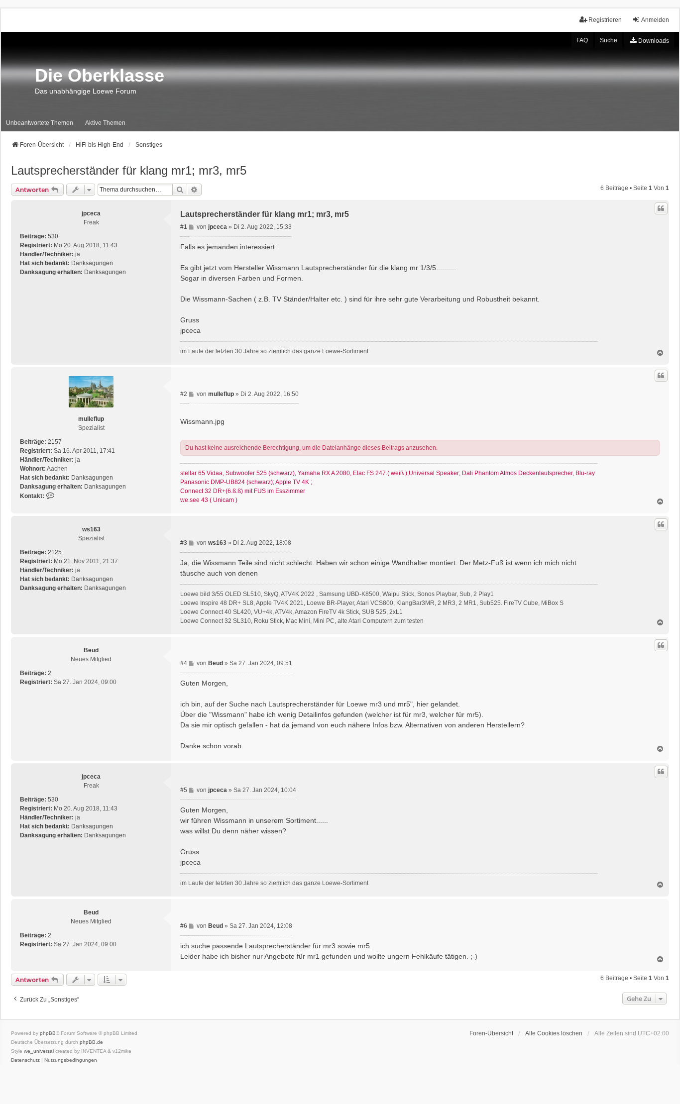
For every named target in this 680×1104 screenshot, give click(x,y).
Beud (91, 650)
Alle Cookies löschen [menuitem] (553, 1033)
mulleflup (91, 418)
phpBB (48, 1033)
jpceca (91, 213)
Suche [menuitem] (608, 40)
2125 (55, 552)
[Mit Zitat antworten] (661, 208)
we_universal (39, 1051)
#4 (184, 663)
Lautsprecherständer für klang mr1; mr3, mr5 (128, 170)
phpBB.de (91, 1042)
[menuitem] (649, 40)
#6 (184, 925)
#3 (184, 542)
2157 (55, 441)
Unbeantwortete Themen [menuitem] (39, 122)
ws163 (91, 529)
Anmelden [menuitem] (655, 19)
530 (53, 236)
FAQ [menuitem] (582, 40)
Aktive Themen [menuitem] (105, 122)
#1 (184, 226)
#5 (184, 790)
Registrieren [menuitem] (605, 19)
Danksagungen (92, 263)
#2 (184, 394)
